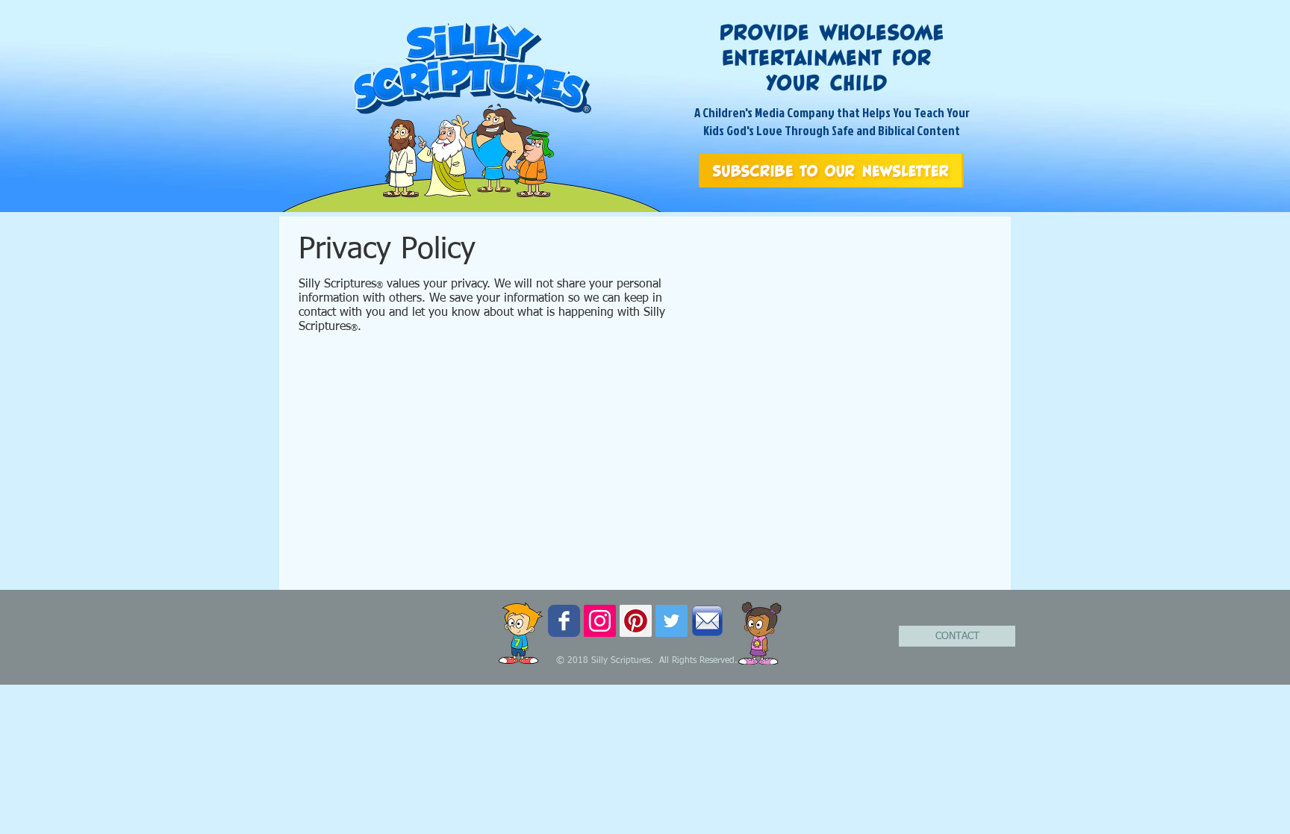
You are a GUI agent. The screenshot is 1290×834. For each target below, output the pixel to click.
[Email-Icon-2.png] (707, 621)
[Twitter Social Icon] (671, 621)
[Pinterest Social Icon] (636, 621)
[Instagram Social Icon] (600, 621)
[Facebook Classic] (564, 621)
